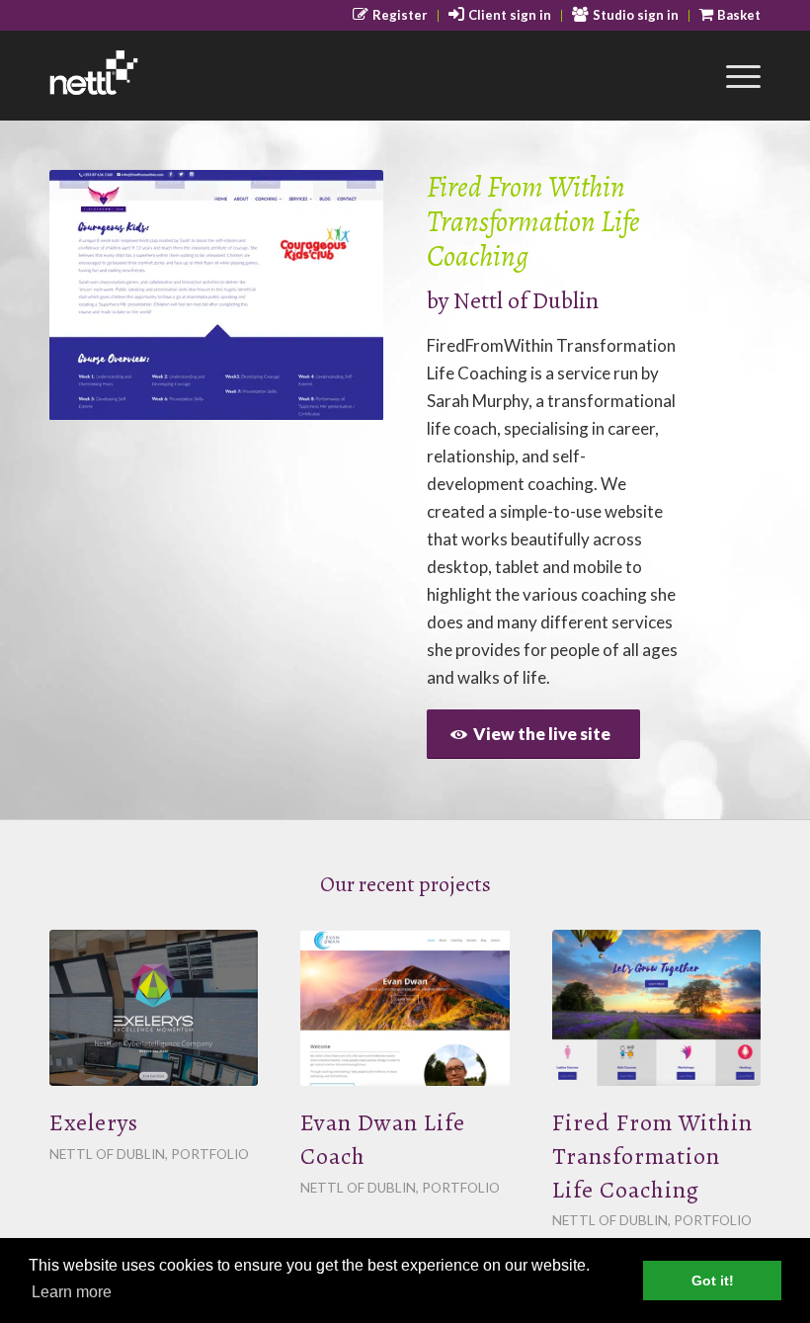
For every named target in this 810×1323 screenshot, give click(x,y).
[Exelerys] (153, 1008)
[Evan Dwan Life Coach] (404, 1008)
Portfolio (210, 1154)
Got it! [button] (712, 1280)
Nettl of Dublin (526, 300)
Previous (93, 295)
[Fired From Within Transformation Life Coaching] (656, 1008)
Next (338, 295)
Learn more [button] (72, 1291)
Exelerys (93, 1122)
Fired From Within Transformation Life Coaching (652, 1155)
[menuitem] (391, 16)
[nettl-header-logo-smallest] (146, 75)
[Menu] (733, 75)
